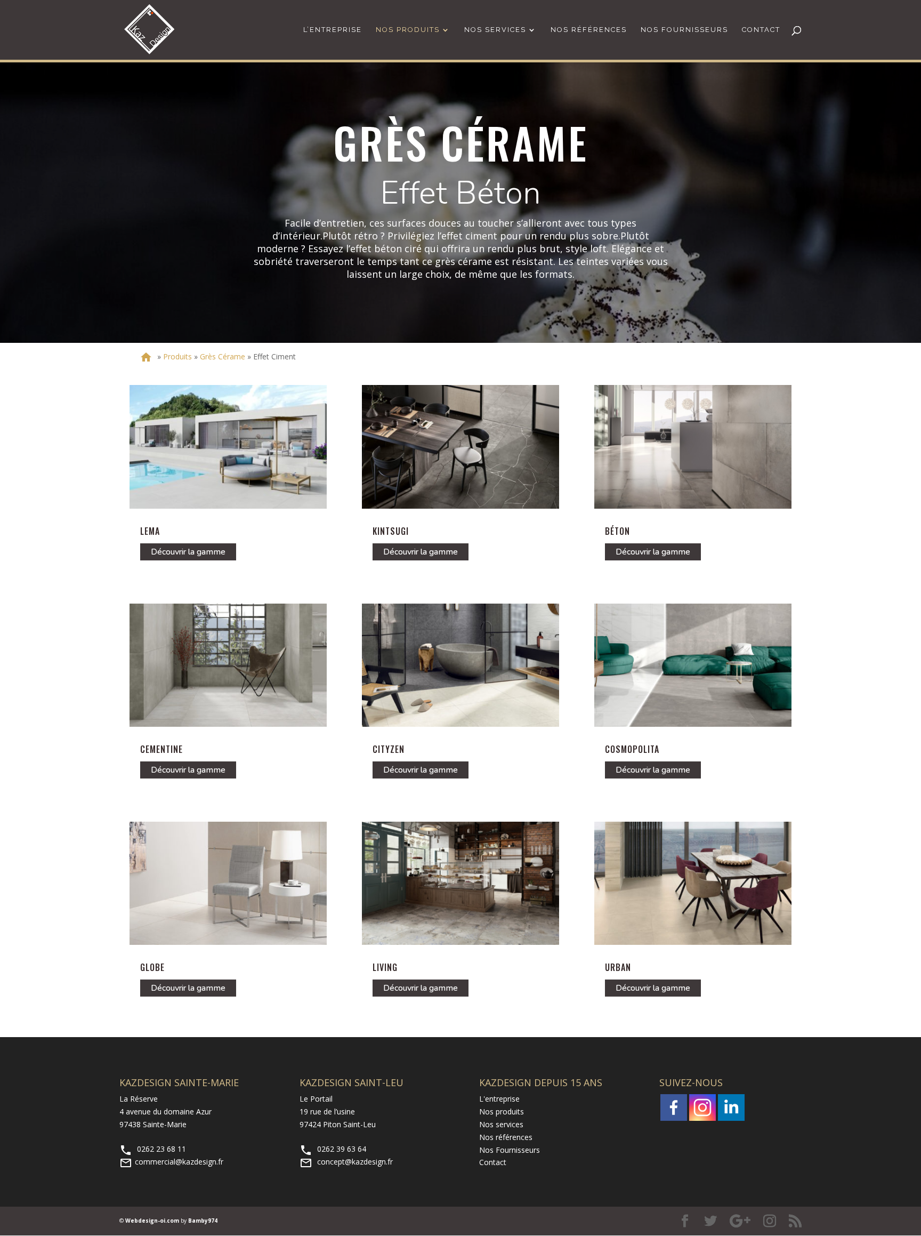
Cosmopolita (632, 749)
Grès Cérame (222, 356)
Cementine (161, 749)
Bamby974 (202, 1220)
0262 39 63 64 (333, 1149)
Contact (761, 30)
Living (385, 967)
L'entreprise (499, 1099)
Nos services (495, 30)
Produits (177, 356)
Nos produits (501, 1111)
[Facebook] (673, 1107)
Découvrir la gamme (188, 552)
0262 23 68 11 (152, 1149)
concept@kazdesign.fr (346, 1162)
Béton (617, 531)
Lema (150, 531)
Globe (152, 967)
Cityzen (389, 749)
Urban (618, 967)
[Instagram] (702, 1107)
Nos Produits (408, 30)
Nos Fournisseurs (684, 30)
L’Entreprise (332, 30)
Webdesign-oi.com (152, 1220)
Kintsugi (391, 531)
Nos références (589, 30)
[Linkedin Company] (731, 1107)
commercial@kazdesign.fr (171, 1162)
